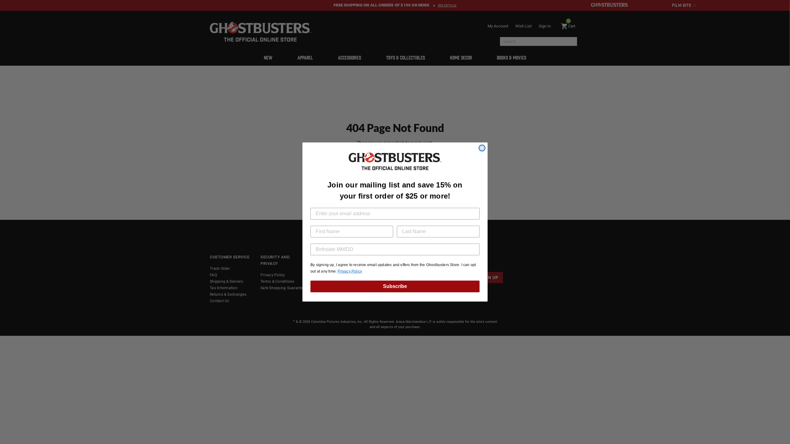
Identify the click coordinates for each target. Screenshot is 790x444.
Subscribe (395, 286)
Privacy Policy (350, 271)
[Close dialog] (482, 148)
